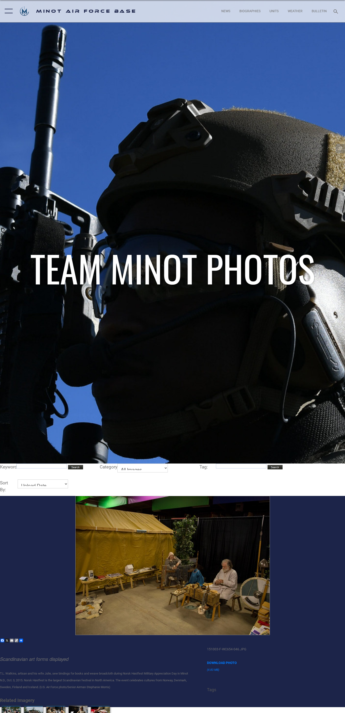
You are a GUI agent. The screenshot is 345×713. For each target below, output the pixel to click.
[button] (7, 11)
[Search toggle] (336, 11)
